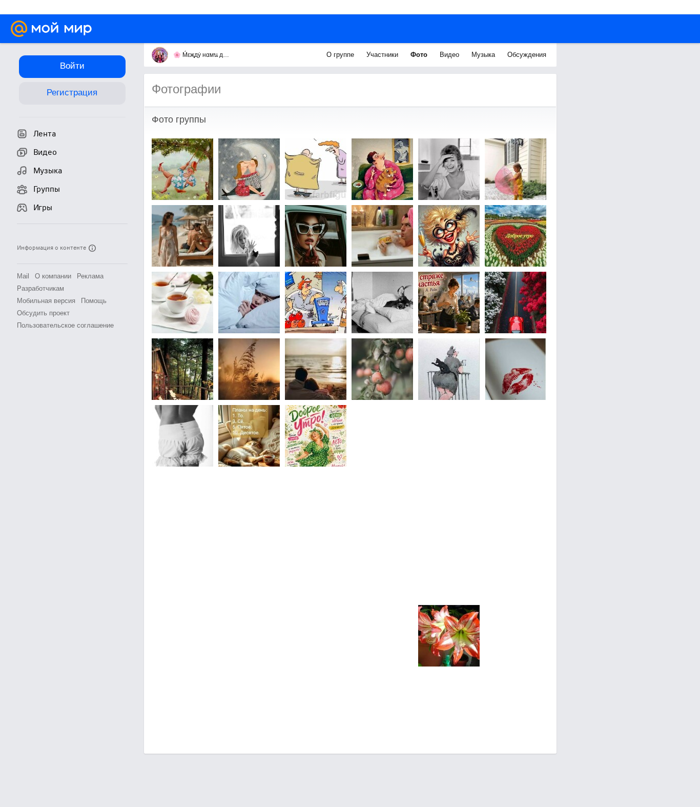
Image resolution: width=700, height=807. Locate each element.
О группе (341, 54)
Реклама (90, 276)
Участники (383, 54)
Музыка (484, 54)
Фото (419, 54)
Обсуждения (526, 54)
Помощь (94, 301)
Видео (450, 54)
